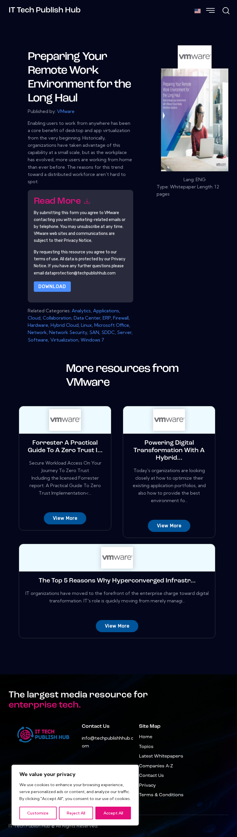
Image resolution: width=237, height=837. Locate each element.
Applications (106, 310)
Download (52, 286)
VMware (66, 111)
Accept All (113, 813)
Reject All (76, 813)
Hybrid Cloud (65, 325)
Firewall (121, 318)
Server (124, 332)
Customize (38, 813)
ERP (107, 318)
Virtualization (64, 340)
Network (37, 332)
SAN (94, 332)
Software (38, 340)
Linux (86, 325)
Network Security (68, 332)
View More (65, 518)
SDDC (108, 332)
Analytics (81, 310)
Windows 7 (92, 340)
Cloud (34, 318)
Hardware (38, 325)
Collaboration (57, 318)
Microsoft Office (111, 325)
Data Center (87, 318)
